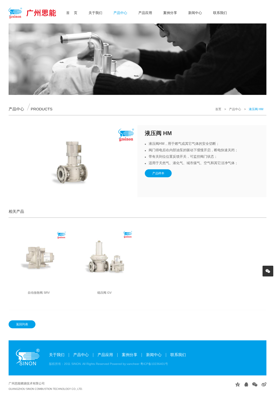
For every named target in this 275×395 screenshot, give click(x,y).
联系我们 (220, 13)
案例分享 (170, 13)
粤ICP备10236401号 (154, 364)
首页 (218, 109)
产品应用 (145, 13)
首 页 (71, 13)
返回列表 (22, 324)
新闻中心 (195, 13)
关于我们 (95, 13)
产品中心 (120, 13)
